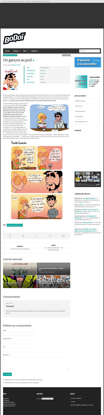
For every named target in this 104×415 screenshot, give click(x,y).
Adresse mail (7, 338)
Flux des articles (8, 402)
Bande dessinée (7, 55)
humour (19, 225)
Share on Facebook (9, 235)
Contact (73, 401)
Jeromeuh (42, 70)
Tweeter (23, 235)
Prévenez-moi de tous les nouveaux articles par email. (22, 382)
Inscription (6, 398)
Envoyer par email (63, 235)
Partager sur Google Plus (36, 235)
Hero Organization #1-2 (81, 121)
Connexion (6, 400)
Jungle (41, 76)
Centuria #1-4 (79, 106)
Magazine (33, 51)
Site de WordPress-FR (9, 406)
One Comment (66, 55)
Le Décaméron (79, 116)
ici (12, 97)
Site (4, 347)
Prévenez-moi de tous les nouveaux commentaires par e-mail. (24, 380)
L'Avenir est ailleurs (87, 222)
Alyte (81, 205)
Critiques (14, 51)
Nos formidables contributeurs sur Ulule (82, 405)
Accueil (7, 51)
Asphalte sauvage (80, 101)
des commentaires (9, 404)
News (24, 51)
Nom (4, 330)
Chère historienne (80, 111)
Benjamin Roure (15, 65)
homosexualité (12, 225)
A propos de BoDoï (76, 398)
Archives (39, 398)
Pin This (50, 235)
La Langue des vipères (89, 198)
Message (6, 355)
